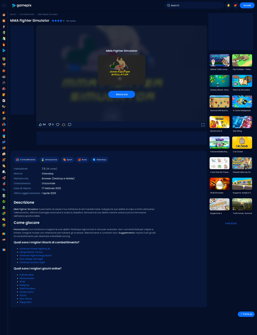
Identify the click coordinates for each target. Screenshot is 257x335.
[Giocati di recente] (4, 21)
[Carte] (4, 101)
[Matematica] (4, 166)
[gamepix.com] (22, 5)
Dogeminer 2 (216, 213)
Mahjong (24, 285)
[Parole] (4, 219)
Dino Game (26, 298)
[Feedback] (69, 124)
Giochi (13, 14)
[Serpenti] (4, 202)
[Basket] (4, 71)
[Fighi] (4, 106)
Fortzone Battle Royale (219, 151)
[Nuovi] (4, 39)
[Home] (4, 15)
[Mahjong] (4, 154)
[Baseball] (4, 65)
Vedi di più (231, 223)
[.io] (4, 148)
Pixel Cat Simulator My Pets (242, 90)
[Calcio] (4, 208)
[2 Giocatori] (4, 59)
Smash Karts (27, 291)
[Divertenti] (4, 136)
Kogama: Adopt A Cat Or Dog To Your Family (242, 192)
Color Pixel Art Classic (219, 172)
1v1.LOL (23, 295)
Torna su (247, 314)
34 (44, 124)
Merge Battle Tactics (31, 252)
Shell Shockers (27, 288)
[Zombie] (4, 225)
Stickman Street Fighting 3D (35, 248)
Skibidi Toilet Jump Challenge (219, 69)
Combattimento (27, 14)
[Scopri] (4, 33)
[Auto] (4, 89)
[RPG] (4, 184)
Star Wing (237, 131)
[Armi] (4, 142)
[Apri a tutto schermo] (203, 124)
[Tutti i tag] (4, 234)
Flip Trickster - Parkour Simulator (242, 69)
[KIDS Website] (4, 240)
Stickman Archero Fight (32, 262)
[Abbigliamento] (4, 112)
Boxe (84, 159)
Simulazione (51, 159)
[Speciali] (4, 50)
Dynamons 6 (216, 131)
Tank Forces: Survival (242, 213)
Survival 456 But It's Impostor (219, 110)
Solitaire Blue (27, 274)
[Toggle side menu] (3, 5)
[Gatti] (4, 95)
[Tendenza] (4, 45)
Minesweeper (27, 278)
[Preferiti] (236, 5)
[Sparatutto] (4, 190)
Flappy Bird (25, 302)
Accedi (247, 5)
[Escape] (4, 118)
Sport (69, 159)
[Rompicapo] (4, 172)
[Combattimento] (4, 124)
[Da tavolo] (4, 77)
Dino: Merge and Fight (31, 258)
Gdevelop (101, 159)
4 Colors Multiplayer (242, 110)
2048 (22, 281)
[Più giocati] (4, 27)
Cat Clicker (238, 151)
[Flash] (4, 130)
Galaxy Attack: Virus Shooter (219, 90)
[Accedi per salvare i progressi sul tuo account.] (63, 124)
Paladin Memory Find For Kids (242, 172)
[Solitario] (4, 196)
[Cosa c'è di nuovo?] (228, 5)
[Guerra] (4, 213)
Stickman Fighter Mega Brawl (35, 255)
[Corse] (4, 178)
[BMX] (4, 83)
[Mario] (4, 160)
